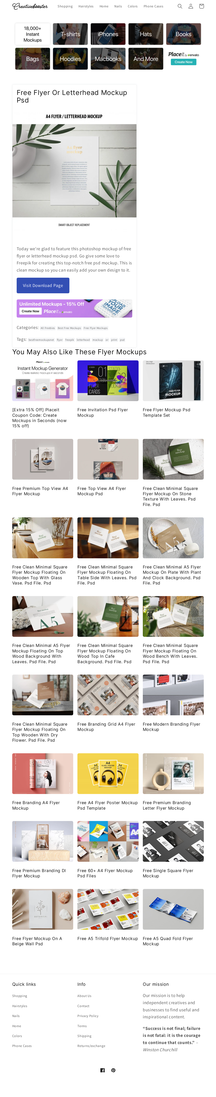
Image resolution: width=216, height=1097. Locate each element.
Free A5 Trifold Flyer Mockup (107, 938)
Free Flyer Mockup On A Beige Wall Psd (37, 941)
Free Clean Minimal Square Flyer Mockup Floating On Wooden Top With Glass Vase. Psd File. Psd (40, 575)
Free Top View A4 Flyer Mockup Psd (101, 491)
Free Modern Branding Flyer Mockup (171, 727)
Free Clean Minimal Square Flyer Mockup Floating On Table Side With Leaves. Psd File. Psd (107, 575)
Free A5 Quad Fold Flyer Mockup (168, 941)
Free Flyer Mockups (95, 328)
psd (122, 340)
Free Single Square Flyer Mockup (168, 873)
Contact (83, 1006)
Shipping (84, 1036)
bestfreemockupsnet (41, 340)
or (107, 340)
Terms (82, 1026)
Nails (16, 1016)
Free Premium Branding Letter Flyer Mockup (167, 805)
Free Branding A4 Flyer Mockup (36, 805)
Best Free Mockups (69, 328)
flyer (59, 340)
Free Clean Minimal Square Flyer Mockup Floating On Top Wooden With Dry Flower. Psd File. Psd (40, 732)
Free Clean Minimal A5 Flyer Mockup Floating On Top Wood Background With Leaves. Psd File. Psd (41, 653)
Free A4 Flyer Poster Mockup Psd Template (107, 805)
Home (16, 1026)
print (114, 340)
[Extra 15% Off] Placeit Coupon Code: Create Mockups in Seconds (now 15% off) (39, 417)
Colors (17, 1036)
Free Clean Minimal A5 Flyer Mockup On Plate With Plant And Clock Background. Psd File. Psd (172, 575)
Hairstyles (19, 1006)
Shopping (19, 996)
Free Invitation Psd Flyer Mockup (102, 412)
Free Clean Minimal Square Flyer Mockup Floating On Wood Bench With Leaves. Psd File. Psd (170, 653)
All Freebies (48, 328)
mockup (98, 340)
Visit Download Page (43, 285)
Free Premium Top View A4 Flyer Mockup (40, 491)
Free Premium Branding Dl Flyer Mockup (39, 873)
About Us (84, 996)
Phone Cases (22, 1046)
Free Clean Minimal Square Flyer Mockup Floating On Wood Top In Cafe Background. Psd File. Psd (105, 653)
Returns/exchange (91, 1046)
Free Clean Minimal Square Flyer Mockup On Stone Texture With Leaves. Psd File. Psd (170, 496)
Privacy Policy (88, 1016)
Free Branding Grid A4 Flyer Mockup (106, 727)
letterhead (83, 340)
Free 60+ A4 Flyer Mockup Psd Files (105, 873)
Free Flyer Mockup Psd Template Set (166, 412)
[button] (180, 6)
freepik (69, 340)
